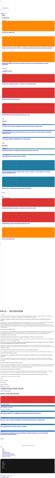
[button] (3, 388)
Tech (3, 465)
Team (3, 450)
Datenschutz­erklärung (6, 452)
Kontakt (3, 448)
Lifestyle (4, 68)
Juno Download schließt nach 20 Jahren (14, 156)
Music (3, 466)
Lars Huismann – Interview (6, 407)
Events (3, 15)
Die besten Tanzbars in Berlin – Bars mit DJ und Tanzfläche (19, 83)
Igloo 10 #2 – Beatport (4, 380)
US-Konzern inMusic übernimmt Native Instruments (16, 138)
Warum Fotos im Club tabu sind (11, 99)
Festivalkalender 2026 (8, 32)
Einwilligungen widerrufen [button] (6, 456)
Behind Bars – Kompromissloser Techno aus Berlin (16, 188)
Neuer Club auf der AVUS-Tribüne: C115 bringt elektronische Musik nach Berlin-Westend (27, 47)
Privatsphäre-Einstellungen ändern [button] (8, 453)
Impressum (4, 451)
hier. (33, 445)
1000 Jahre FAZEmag (4, 404)
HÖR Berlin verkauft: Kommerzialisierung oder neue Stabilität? (20, 150)
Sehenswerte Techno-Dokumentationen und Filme (16, 114)
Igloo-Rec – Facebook (4, 384)
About (3, 192)
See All (4, 20)
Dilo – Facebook (3, 382)
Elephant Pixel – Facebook (5, 386)
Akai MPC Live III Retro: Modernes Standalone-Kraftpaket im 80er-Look (22, 126)
